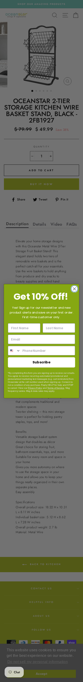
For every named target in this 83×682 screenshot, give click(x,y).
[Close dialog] (74, 288)
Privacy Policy (35, 388)
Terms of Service (55, 388)
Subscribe (41, 362)
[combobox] (14, 350)
